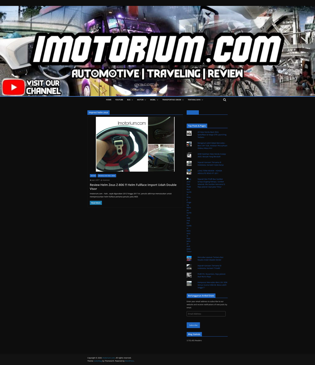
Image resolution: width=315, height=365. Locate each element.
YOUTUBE (119, 99)
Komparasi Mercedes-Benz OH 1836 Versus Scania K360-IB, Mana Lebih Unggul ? (212, 285)
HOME (108, 99)
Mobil (153, 99)
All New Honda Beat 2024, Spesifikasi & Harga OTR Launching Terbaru (212, 134)
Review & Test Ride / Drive (107, 176)
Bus (128, 99)
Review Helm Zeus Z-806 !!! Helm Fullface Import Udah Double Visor (133, 187)
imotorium (106, 180)
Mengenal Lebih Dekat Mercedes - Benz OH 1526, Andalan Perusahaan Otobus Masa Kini (212, 145)
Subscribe (193, 325)
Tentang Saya (194, 99)
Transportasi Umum (171, 99)
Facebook (192, 112)
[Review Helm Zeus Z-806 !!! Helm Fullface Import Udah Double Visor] (135, 144)
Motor (140, 99)
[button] (131, 100)
